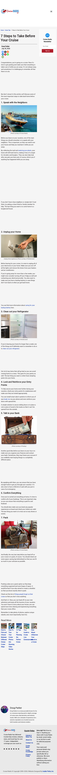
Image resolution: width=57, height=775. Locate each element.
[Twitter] (6, 749)
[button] (51, 11)
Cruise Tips (7, 30)
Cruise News (28, 746)
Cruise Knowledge (29, 751)
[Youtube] (11, 749)
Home (2, 30)
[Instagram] (9, 749)
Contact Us (29, 743)
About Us (29, 740)
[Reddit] (8, 52)
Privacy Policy (28, 755)
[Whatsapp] (8, 54)
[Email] (3, 57)
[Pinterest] (5, 54)
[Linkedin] (3, 54)
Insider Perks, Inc (48, 771)
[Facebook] (3, 52)
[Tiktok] (13, 749)
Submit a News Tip (29, 736)
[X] (5, 52)
